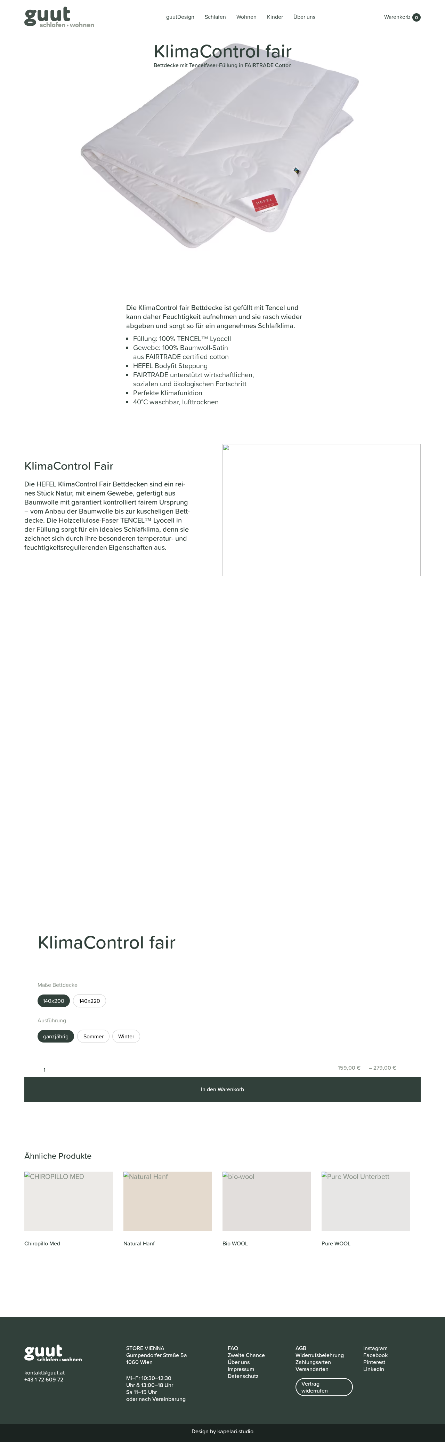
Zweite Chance (246, 1355)
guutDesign (180, 17)
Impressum (241, 1368)
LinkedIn (373, 1368)
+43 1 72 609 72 (43, 1379)
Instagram (375, 1348)
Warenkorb (397, 17)
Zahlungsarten (313, 1361)
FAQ (233, 1348)
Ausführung (52, 1020)
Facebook (375, 1355)
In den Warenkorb (222, 1089)
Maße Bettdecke (58, 985)
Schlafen (215, 17)
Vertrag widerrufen (314, 1387)
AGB (301, 1348)
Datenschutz (243, 1375)
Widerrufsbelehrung (320, 1355)
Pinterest (374, 1361)
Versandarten (312, 1368)
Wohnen (246, 17)
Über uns (304, 17)
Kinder (275, 17)
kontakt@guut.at (44, 1372)
